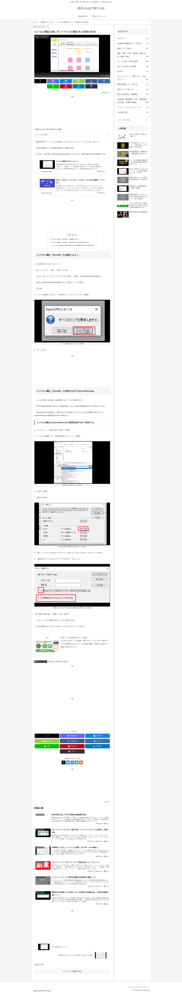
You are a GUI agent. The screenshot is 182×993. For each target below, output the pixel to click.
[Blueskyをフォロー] (68, 762)
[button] (91, 86)
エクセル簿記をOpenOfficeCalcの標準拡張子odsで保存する (74, 245)
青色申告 (60, 661)
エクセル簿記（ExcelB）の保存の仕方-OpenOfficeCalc (70, 242)
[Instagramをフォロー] (72, 762)
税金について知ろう (41, 661)
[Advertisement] (72, 111)
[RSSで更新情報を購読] (81, 762)
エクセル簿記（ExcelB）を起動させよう (65, 239)
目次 (69, 235)
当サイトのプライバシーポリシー (139, 987)
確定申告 (52, 661)
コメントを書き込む (72, 971)
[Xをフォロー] (63, 762)
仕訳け (67, 661)
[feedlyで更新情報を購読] (76, 762)
